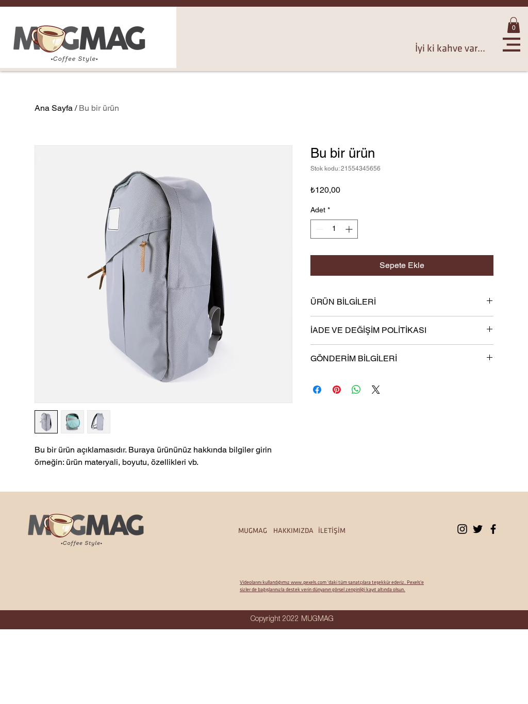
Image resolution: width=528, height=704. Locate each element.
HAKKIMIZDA (295, 530)
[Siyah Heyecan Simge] (477, 529)
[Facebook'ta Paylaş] (317, 389)
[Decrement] (318, 229)
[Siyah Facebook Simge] (493, 529)
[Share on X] (376, 389)
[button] (513, 25)
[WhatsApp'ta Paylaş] (356, 389)
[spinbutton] (334, 229)
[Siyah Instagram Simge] (462, 529)
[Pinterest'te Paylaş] (337, 389)
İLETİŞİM (331, 530)
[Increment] (349, 229)
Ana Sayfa (54, 108)
